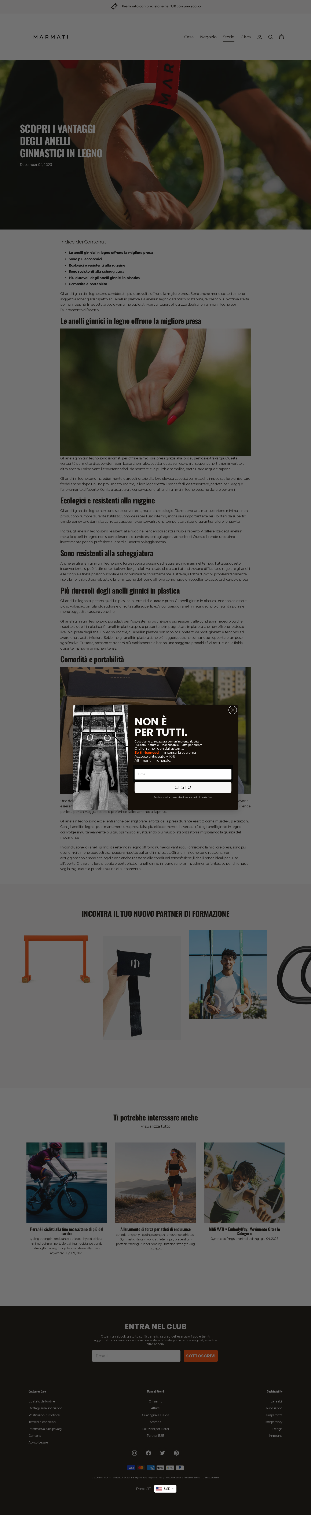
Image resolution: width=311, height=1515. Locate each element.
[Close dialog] (232, 710)
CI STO (183, 787)
